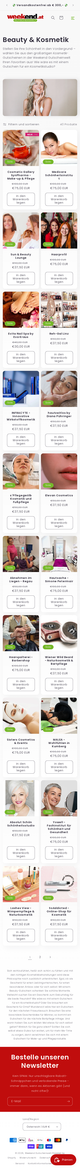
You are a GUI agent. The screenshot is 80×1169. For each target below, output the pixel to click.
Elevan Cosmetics (59, 495)
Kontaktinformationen (40, 1163)
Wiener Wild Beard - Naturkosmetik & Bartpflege (59, 660)
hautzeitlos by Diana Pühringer (59, 414)
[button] (72, 18)
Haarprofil (59, 254)
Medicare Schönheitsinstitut (59, 175)
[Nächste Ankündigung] (73, 5)
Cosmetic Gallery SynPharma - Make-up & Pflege (21, 175)
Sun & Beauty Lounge (21, 256)
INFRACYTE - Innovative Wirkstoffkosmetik (21, 416)
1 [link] (30, 957)
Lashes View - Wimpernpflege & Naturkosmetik (21, 911)
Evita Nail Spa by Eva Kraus (20, 335)
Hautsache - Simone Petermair (59, 579)
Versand (20, 1163)
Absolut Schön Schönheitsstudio (21, 824)
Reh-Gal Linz (59, 333)
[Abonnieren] (68, 1101)
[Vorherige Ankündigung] (7, 5)
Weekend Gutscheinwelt (38, 1153)
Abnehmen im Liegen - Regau (20, 579)
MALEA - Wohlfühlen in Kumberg (59, 743)
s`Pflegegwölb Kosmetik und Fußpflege (21, 499)
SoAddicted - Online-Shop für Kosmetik (59, 911)
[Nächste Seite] (50, 957)
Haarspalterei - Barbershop (21, 658)
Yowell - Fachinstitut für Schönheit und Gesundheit (59, 827)
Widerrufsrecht (28, 1157)
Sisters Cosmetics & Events (21, 741)
